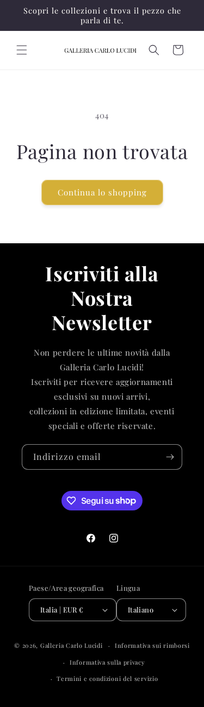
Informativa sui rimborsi (152, 645)
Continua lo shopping (102, 192)
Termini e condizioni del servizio (107, 678)
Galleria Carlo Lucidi (71, 645)
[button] (22, 50)
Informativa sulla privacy (107, 662)
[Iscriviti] (170, 457)
